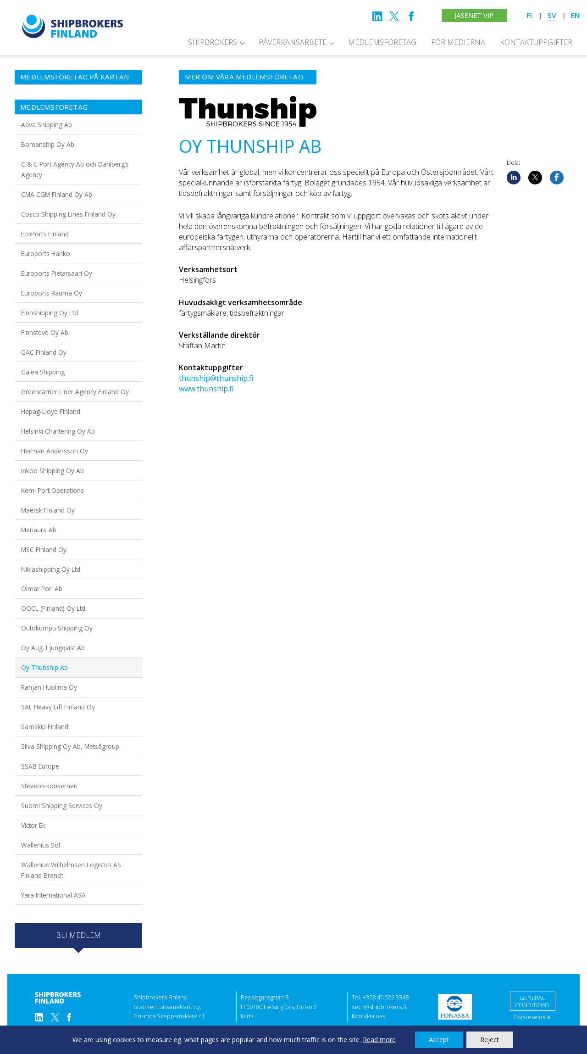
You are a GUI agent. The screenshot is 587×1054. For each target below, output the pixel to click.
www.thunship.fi (206, 389)
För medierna (458, 42)
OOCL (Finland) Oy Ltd (53, 608)
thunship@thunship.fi (216, 378)
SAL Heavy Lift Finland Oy (58, 707)
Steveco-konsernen (49, 785)
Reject (489, 1039)
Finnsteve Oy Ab (44, 332)
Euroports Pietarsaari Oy (56, 273)
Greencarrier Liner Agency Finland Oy (75, 391)
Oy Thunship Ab (44, 667)
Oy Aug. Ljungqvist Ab (53, 647)
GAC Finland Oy (43, 352)
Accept (439, 1039)
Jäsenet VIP (473, 15)
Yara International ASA (53, 895)
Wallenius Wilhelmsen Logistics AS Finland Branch (71, 870)
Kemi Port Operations (52, 490)
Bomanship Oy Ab (47, 144)
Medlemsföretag (382, 42)
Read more (379, 1039)
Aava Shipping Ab (46, 124)
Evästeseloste (532, 1017)
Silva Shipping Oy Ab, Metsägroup (70, 746)
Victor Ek (33, 825)
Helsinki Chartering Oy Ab (58, 431)
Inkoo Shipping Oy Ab (52, 470)
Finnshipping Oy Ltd (49, 312)
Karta (247, 1016)
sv (552, 15)
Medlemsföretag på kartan (74, 76)
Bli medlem (78, 935)
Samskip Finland (44, 726)
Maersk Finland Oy (48, 510)
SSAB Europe (40, 766)
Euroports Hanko (45, 253)
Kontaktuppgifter (536, 42)
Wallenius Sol (40, 845)
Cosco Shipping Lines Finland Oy (68, 214)
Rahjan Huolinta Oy (49, 687)
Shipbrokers (212, 42)
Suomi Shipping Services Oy (61, 805)
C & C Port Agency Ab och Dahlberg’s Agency (75, 169)
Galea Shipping (43, 372)
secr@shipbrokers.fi (379, 1007)
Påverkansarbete (293, 42)
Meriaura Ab (38, 529)
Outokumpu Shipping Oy (57, 628)
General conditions (532, 1001)
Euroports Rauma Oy (51, 293)
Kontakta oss (368, 1016)
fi (529, 15)
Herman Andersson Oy (54, 450)
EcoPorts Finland (45, 233)
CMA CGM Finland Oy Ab (56, 194)
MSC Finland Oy (43, 549)
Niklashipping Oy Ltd (50, 569)
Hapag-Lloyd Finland (50, 411)
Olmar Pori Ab (41, 588)
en (575, 15)
